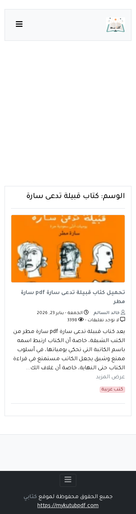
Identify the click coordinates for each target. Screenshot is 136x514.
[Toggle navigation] (68, 480)
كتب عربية (112, 389)
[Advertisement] (68, 118)
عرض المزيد (110, 378)
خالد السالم (107, 313)
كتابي (30, 497)
